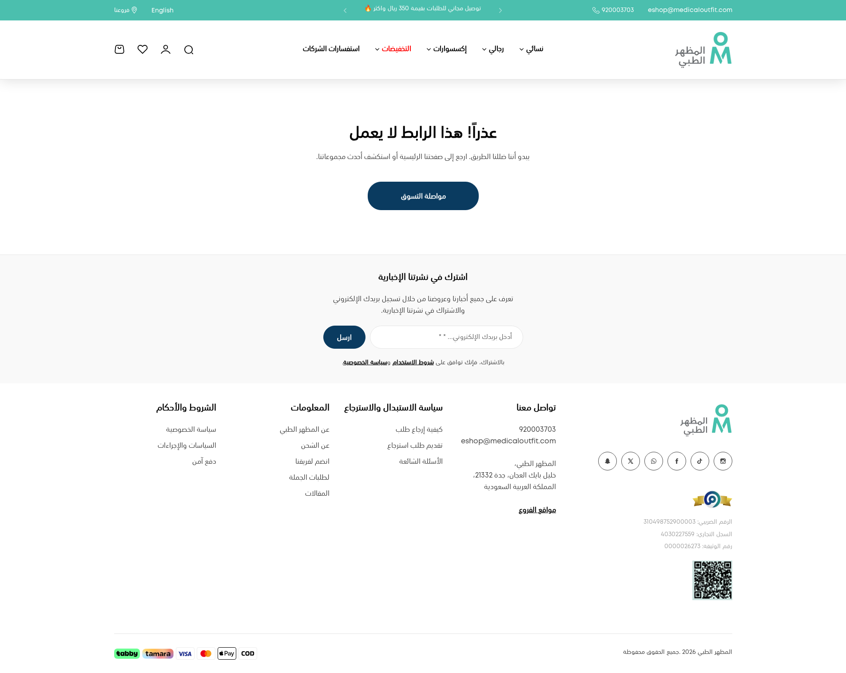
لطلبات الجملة (309, 477)
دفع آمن (204, 461)
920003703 (618, 10)
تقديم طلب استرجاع (415, 445)
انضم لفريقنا (312, 461)
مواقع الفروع (537, 510)
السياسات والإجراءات (187, 445)
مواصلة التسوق (423, 196)
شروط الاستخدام (413, 362)
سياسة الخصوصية (365, 362)
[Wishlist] (142, 49)
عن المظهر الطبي (305, 429)
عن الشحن (315, 445)
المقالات (317, 493)
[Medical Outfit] (703, 49)
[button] (500, 10)
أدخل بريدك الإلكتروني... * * (475, 337)
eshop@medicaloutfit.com (690, 10)
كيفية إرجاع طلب (419, 429)
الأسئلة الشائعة (421, 461)
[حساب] (165, 49)
